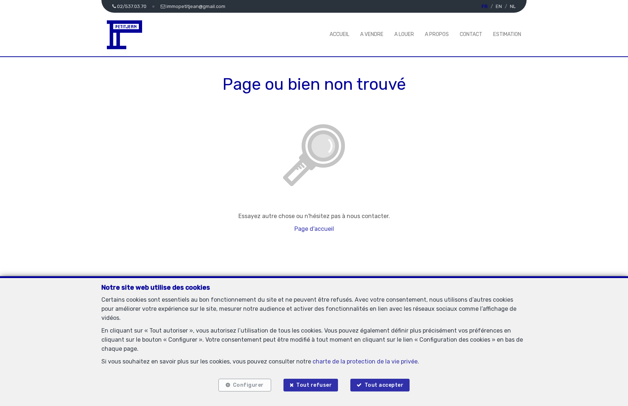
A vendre (371, 34)
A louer (404, 34)
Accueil (339, 34)
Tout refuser (314, 385)
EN (499, 6)
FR (485, 6)
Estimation (507, 34)
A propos (437, 34)
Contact (471, 34)
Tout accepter (384, 385)
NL (513, 6)
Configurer (248, 385)
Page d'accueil (314, 228)
